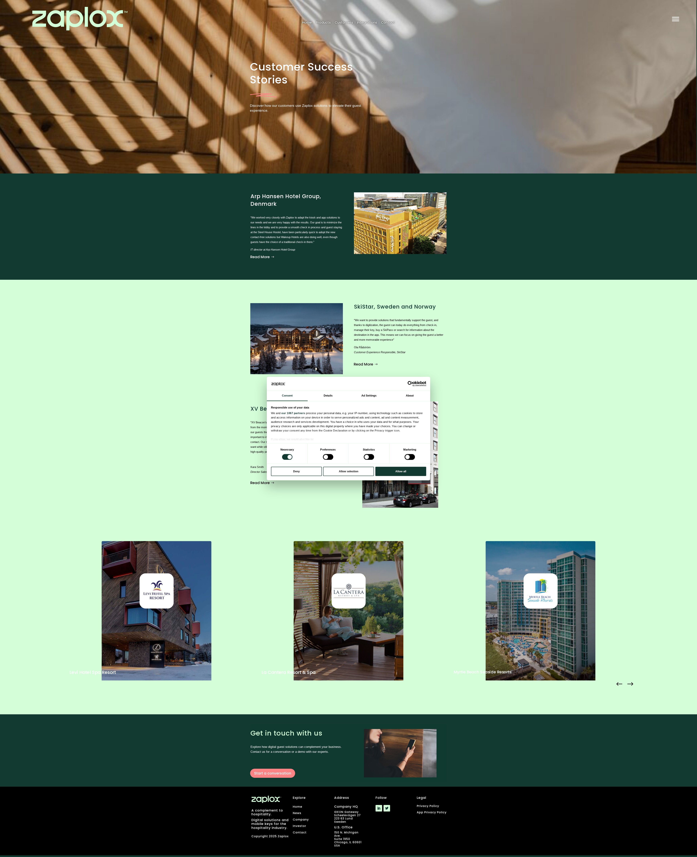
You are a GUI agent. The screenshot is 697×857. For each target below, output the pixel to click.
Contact (388, 23)
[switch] (328, 457)
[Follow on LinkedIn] (379, 808)
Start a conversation (272, 773)
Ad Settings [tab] (368, 395)
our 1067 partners (293, 413)
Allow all (400, 471)
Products (323, 23)
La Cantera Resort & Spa (289, 672)
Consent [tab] (287, 395)
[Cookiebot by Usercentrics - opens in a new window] (410, 383)
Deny (296, 471)
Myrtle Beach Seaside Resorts (482, 672)
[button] (619, 684)
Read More (260, 256)
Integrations (367, 23)
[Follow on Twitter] (387, 808)
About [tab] (410, 395)
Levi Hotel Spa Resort (93, 672)
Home (307, 23)
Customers (344, 23)
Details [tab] (328, 395)
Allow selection (348, 471)
